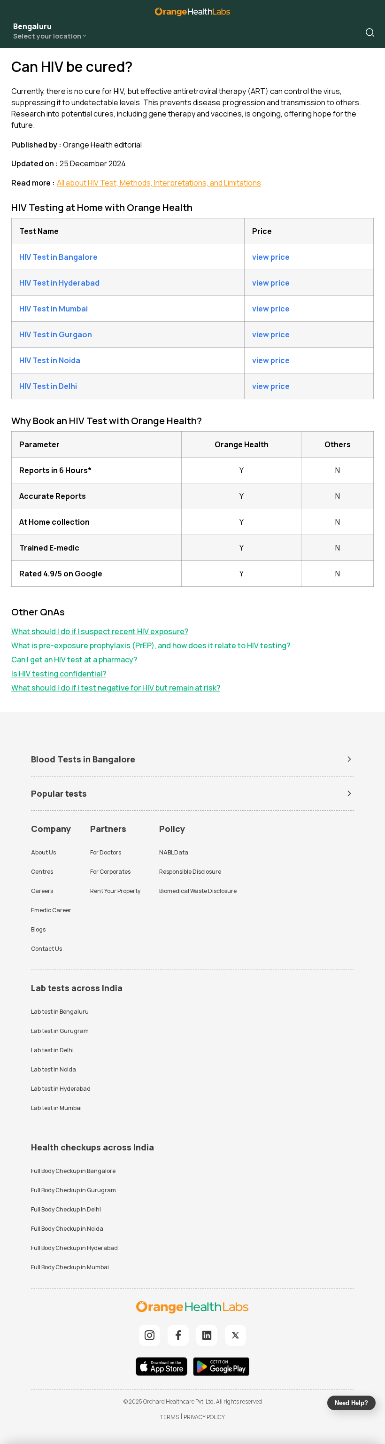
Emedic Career (51, 910)
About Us (43, 852)
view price (271, 257)
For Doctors (105, 852)
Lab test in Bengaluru (60, 1012)
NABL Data (173, 852)
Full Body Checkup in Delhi (66, 1209)
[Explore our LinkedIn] (206, 1335)
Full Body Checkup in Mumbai (70, 1267)
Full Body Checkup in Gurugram (73, 1190)
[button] (370, 32)
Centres (42, 872)
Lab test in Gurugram (60, 1031)
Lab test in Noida (53, 1069)
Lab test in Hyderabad (61, 1089)
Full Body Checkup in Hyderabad (74, 1248)
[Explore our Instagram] (149, 1335)
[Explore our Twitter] (235, 1335)
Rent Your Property (115, 891)
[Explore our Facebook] (178, 1335)
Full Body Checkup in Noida (67, 1229)
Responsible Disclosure (190, 872)
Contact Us (46, 949)
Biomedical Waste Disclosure (198, 891)
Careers (42, 891)
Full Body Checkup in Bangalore (73, 1171)
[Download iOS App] (164, 1367)
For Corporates (110, 872)
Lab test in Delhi (52, 1050)
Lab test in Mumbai (56, 1108)
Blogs (38, 929)
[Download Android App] (221, 1367)
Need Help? (351, 1402)
